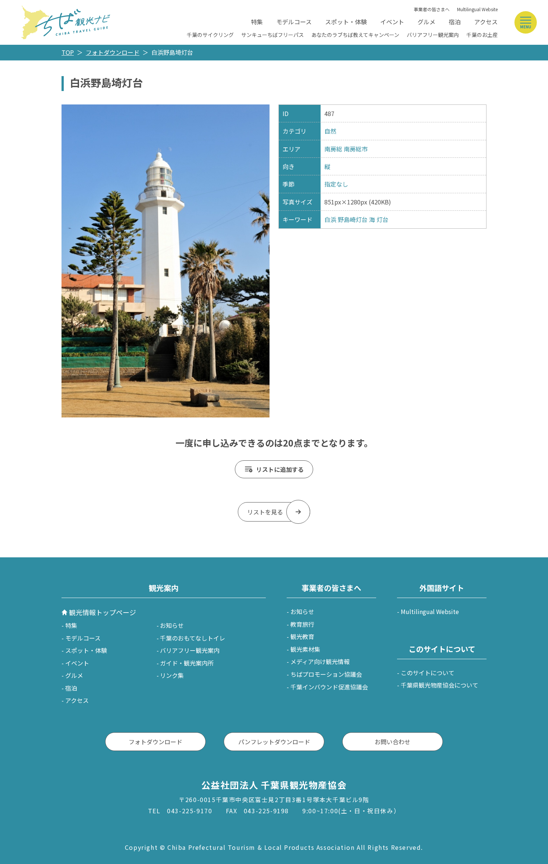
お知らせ (172, 625)
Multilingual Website (477, 9)
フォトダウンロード (112, 52)
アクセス (486, 22)
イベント (392, 22)
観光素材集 (305, 649)
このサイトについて (427, 672)
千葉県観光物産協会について (439, 684)
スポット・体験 (346, 22)
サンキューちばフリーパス (272, 34)
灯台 (382, 219)
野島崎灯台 (353, 219)
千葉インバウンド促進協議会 (329, 686)
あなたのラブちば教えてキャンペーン (355, 34)
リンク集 (172, 675)
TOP (68, 52)
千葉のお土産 (482, 34)
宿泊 (455, 22)
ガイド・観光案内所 (187, 662)
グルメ (426, 22)
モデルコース (294, 22)
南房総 (333, 148)
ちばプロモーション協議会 (326, 674)
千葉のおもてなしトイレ (192, 637)
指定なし (336, 183)
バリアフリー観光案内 (433, 34)
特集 (257, 22)
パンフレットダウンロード (274, 741)
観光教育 (302, 636)
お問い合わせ (392, 741)
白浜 (330, 219)
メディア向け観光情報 (320, 661)
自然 (330, 130)
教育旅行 (302, 624)
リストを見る (265, 511)
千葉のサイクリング (210, 34)
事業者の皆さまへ (432, 9)
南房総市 (356, 148)
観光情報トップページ (102, 612)
